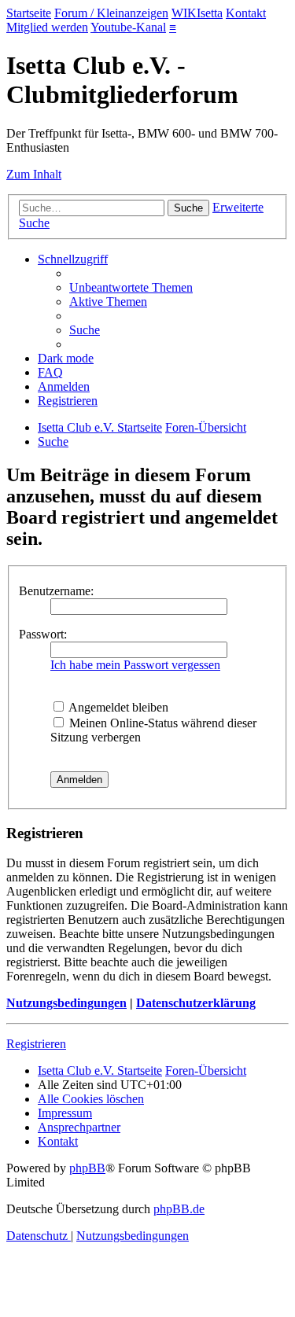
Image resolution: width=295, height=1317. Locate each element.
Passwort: (43, 634)
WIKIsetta (197, 13)
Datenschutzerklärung (196, 1003)
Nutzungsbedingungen (66, 1003)
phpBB (87, 1168)
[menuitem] (131, 287)
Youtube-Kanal (128, 27)
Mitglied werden (47, 27)
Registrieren (36, 1043)
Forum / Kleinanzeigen (111, 13)
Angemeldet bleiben (117, 707)
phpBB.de (179, 1209)
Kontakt (246, 13)
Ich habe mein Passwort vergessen (135, 664)
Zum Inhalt (33, 174)
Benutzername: (56, 591)
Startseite (28, 13)
